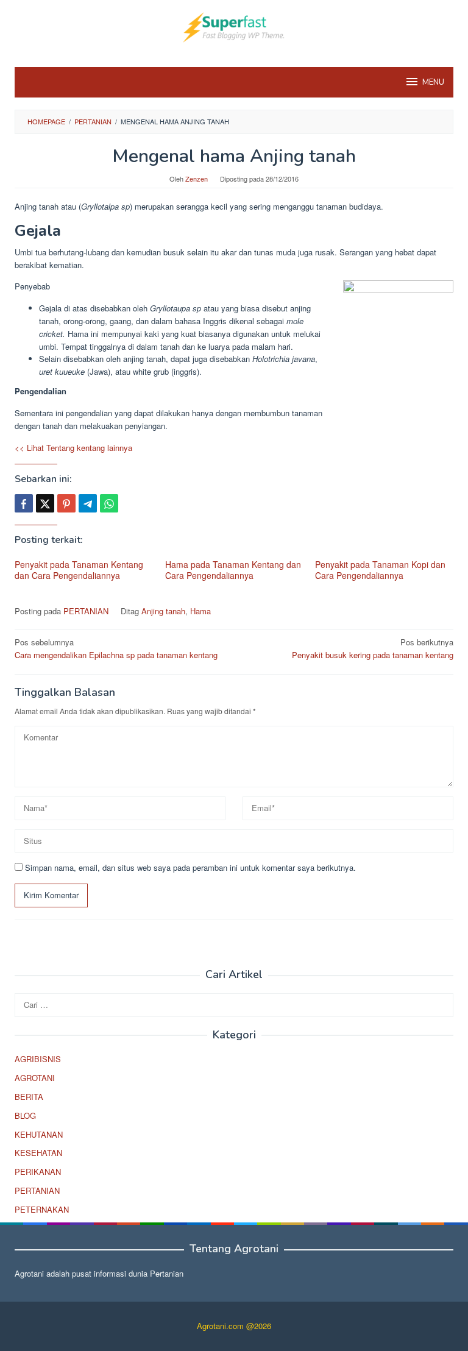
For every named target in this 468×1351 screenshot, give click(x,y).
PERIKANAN (38, 1171)
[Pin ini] (66, 503)
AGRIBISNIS (38, 1059)
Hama (200, 611)
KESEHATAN (38, 1152)
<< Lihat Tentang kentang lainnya (73, 447)
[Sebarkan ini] (24, 503)
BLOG (25, 1115)
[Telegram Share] (88, 503)
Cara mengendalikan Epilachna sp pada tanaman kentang (116, 648)
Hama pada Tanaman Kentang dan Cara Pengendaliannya (233, 569)
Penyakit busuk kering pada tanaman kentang (372, 648)
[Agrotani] (233, 26)
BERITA (29, 1096)
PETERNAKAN (42, 1209)
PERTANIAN (85, 611)
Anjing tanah (163, 611)
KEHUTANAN (39, 1134)
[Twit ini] (45, 503)
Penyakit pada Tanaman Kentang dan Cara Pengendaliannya (79, 569)
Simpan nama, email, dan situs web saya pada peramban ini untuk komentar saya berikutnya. (190, 867)
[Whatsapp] (109, 503)
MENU (433, 82)
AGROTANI (35, 1077)
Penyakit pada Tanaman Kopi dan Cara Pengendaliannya (380, 569)
